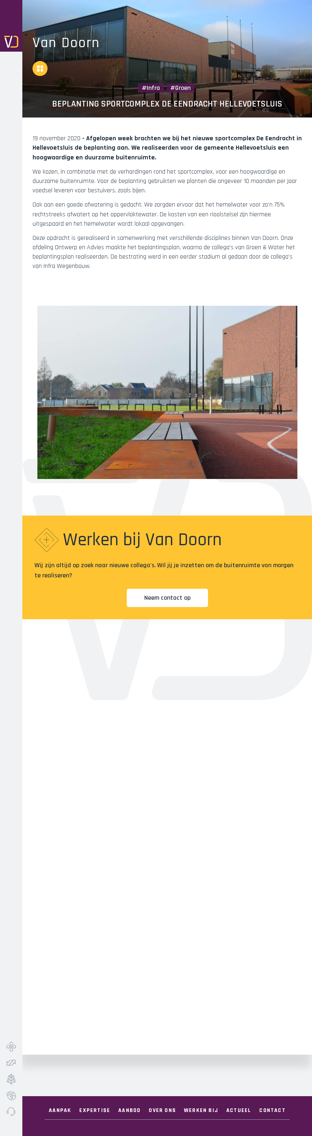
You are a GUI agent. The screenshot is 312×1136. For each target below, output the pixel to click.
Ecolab (11, 1095)
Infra (11, 1046)
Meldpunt (11, 1111)
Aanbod (129, 1110)
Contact (272, 1110)
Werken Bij (201, 1110)
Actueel (238, 1110)
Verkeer (11, 1063)
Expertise (94, 1110)
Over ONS (162, 1110)
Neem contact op (167, 598)
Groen (11, 1079)
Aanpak (60, 1110)
